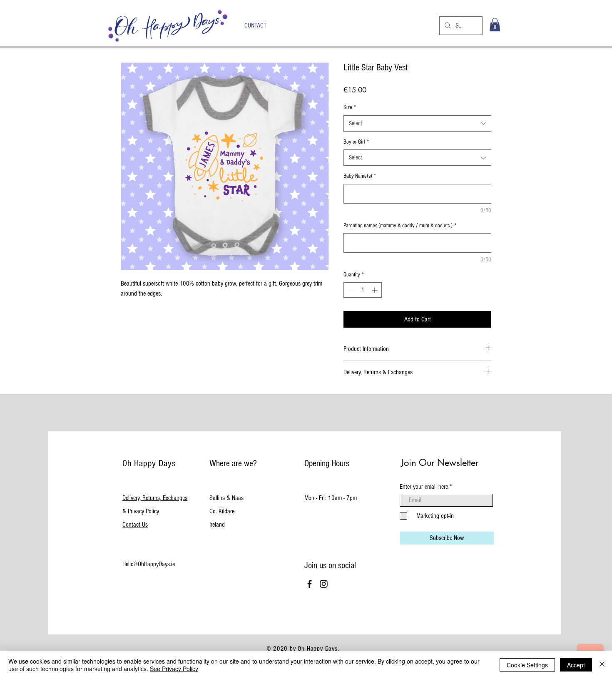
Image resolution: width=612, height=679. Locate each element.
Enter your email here (424, 486)
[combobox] (417, 123)
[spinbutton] (362, 290)
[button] (494, 24)
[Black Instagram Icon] (323, 584)
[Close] (602, 664)
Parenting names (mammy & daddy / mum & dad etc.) (399, 225)
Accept (576, 665)
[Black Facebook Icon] (309, 584)
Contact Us (135, 524)
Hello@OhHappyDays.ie (148, 564)
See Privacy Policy (174, 668)
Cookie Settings (527, 665)
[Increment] (375, 290)
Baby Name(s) (359, 176)
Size (349, 107)
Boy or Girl (356, 142)
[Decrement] (350, 290)
